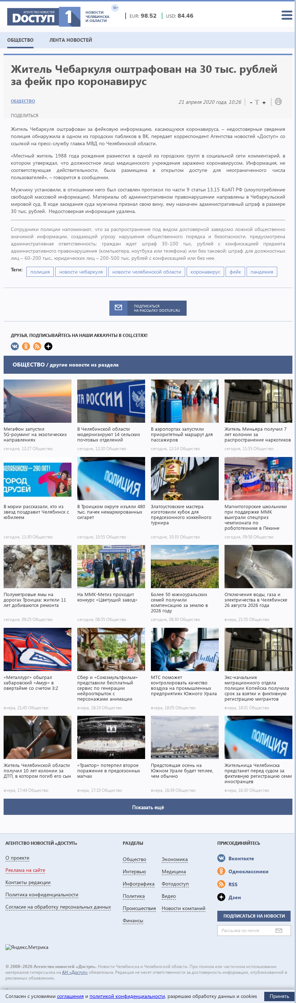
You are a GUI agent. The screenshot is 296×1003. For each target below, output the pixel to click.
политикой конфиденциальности (127, 996)
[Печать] (278, 102)
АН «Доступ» (75, 972)
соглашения (70, 996)
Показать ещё (148, 807)
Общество (23, 101)
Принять (279, 996)
